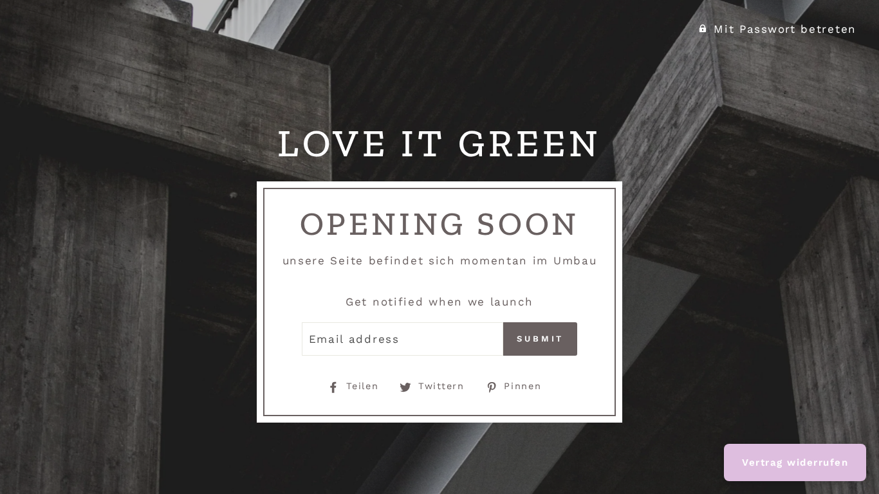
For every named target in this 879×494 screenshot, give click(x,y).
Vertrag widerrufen (795, 462)
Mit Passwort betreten (785, 29)
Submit (540, 338)
